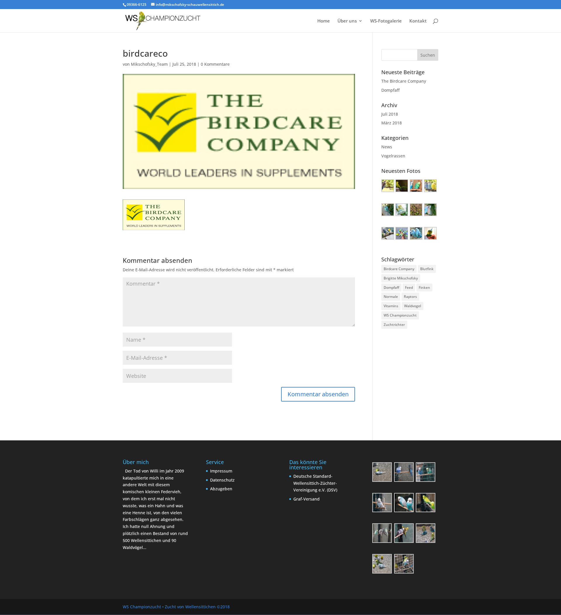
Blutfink (427, 268)
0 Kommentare (215, 64)
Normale (391, 296)
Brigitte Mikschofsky (401, 278)
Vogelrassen (393, 156)
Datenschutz (222, 480)
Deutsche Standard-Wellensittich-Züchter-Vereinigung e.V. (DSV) (315, 483)
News (386, 147)
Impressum (221, 471)
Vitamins (391, 305)
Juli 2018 (389, 114)
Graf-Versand (306, 499)
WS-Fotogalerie (386, 21)
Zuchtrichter (394, 324)
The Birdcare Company (403, 81)
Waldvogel (412, 305)
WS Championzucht (400, 315)
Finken (424, 287)
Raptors (410, 296)
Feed (409, 287)
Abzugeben (221, 488)
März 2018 (391, 123)
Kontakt (418, 21)
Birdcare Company (399, 268)
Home (323, 21)
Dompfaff (390, 90)
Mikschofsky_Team (149, 64)
